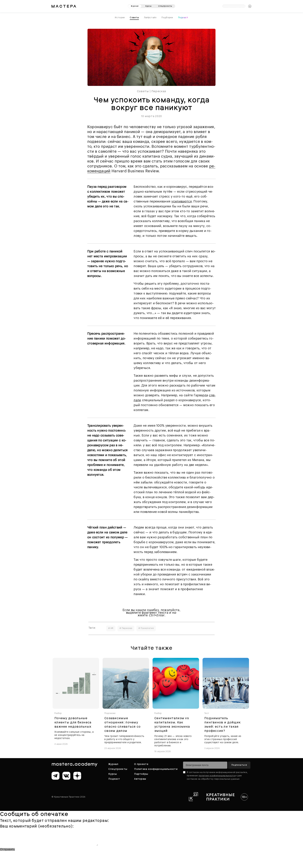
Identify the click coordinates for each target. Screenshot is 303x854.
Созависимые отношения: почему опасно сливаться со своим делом (122, 723)
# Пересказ (126, 627)
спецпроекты (165, 5)
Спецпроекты (117, 768)
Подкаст (182, 17)
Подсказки (110, 712)
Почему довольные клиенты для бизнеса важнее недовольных (73, 721)
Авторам (140, 778)
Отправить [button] (7, 848)
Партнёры (141, 773)
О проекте (141, 763)
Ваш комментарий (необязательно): (37, 825)
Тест (206, 712)
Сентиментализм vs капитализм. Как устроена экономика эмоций (172, 723)
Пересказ (158, 90)
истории (121, 17)
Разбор (58, 712)
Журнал (113, 763)
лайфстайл (150, 17)
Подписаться (239, 764)
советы (135, 17)
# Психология (146, 627)
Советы (143, 90)
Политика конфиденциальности (155, 768)
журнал (135, 5)
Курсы (112, 773)
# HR (110, 627)
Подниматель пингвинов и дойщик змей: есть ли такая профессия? (222, 723)
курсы (148, 5)
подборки (166, 17)
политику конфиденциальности (217, 774)
